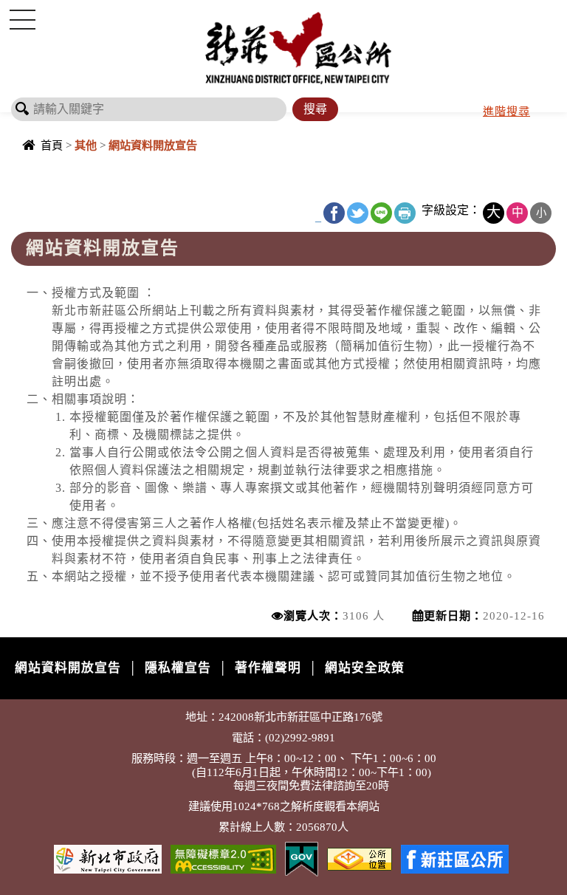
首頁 (52, 145)
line (381, 213)
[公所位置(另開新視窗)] (359, 857)
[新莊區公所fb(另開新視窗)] (455, 857)
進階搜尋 (506, 111)
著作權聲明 (268, 668)
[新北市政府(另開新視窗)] (108, 857)
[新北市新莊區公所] (298, 47)
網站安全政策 (365, 668)
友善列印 (405, 213)
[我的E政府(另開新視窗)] (301, 857)
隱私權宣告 (178, 668)
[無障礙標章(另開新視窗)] (223, 857)
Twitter (357, 213)
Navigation (22, 19)
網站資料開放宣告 (68, 668)
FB (334, 213)
